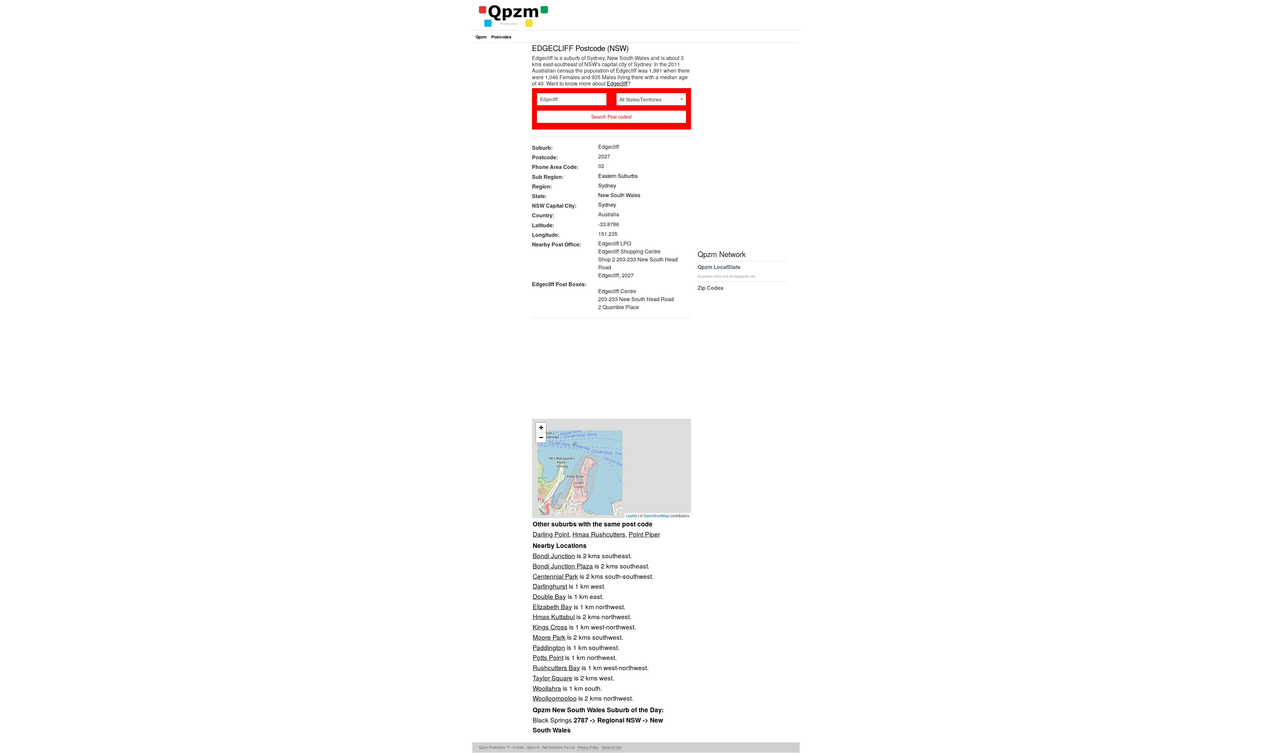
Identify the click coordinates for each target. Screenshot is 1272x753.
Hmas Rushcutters (598, 533)
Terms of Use (611, 747)
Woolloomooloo (555, 697)
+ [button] (541, 427)
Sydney (607, 185)
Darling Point (551, 533)
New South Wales (619, 195)
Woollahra (547, 687)
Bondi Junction (554, 555)
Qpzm (481, 37)
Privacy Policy (588, 747)
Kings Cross (550, 626)
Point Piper (644, 533)
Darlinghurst (550, 585)
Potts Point (548, 657)
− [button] (541, 437)
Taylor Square (552, 677)
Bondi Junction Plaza (563, 565)
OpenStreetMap (656, 515)
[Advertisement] (608, 370)
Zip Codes (710, 288)
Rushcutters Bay (556, 667)
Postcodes (501, 37)
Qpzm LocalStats (727, 271)
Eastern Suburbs (618, 176)
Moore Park (549, 636)
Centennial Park (555, 575)
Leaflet (631, 515)
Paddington (549, 647)
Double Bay (549, 596)
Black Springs (553, 719)
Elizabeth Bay (552, 606)
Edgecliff (617, 83)
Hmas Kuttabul (554, 616)
